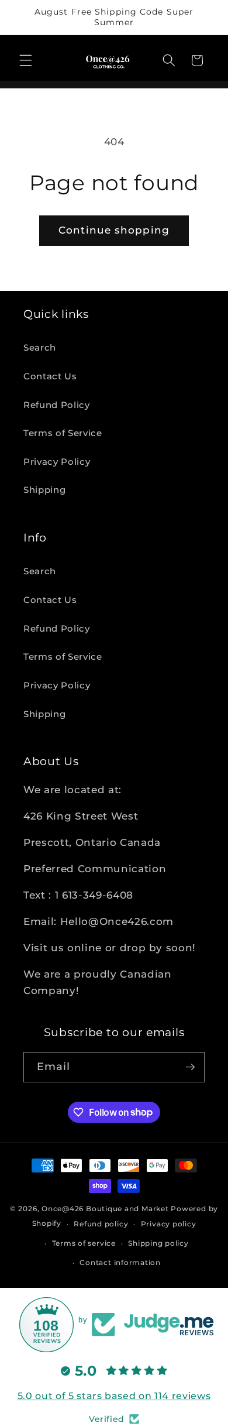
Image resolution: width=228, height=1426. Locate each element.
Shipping (44, 489)
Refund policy (101, 1223)
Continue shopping (114, 230)
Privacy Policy (56, 461)
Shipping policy (158, 1243)
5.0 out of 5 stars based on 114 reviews (114, 1395)
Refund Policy (56, 404)
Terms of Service (62, 432)
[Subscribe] (190, 1067)
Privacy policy (168, 1223)
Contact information (120, 1262)
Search (39, 347)
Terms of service (84, 1243)
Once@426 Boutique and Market (105, 1208)
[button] (26, 60)
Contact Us (50, 376)
